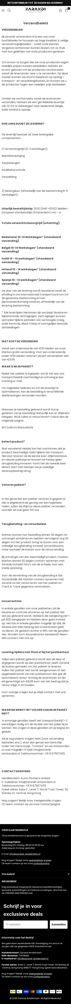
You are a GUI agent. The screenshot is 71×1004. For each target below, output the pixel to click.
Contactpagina (41, 976)
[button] (66, 10)
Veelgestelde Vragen (40, 973)
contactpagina (41, 863)
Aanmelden (59, 924)
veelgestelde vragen (40, 860)
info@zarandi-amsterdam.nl (25, 854)
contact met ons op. (20, 638)
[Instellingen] (60, 10)
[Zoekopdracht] (9, 10)
